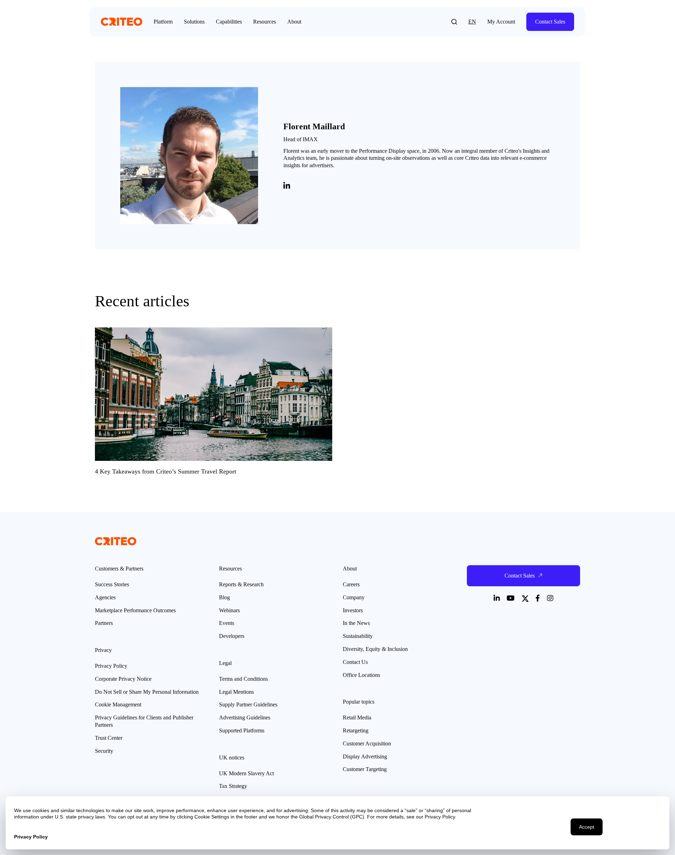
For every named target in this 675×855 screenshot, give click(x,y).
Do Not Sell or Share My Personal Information (147, 692)
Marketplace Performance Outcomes (135, 610)
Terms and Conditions (243, 679)
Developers (231, 636)
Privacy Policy (111, 666)
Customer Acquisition (367, 743)
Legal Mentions (236, 692)
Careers (351, 584)
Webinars (229, 610)
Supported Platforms (241, 730)
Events (226, 623)
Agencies (105, 597)
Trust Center (108, 738)
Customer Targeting (365, 769)
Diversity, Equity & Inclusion (375, 649)
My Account (501, 22)
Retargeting (355, 730)
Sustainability (358, 636)
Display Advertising (365, 756)
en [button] (472, 22)
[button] (454, 22)
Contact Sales (550, 22)
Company (354, 597)
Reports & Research (241, 584)
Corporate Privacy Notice (123, 679)
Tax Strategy (233, 786)
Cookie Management (118, 704)
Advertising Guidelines (244, 717)
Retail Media (357, 717)
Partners (104, 623)
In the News (356, 623)
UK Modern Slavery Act (246, 773)
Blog (224, 597)
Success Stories (112, 584)
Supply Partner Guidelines (248, 704)
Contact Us (355, 662)
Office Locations (361, 675)
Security (104, 751)
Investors (353, 610)
